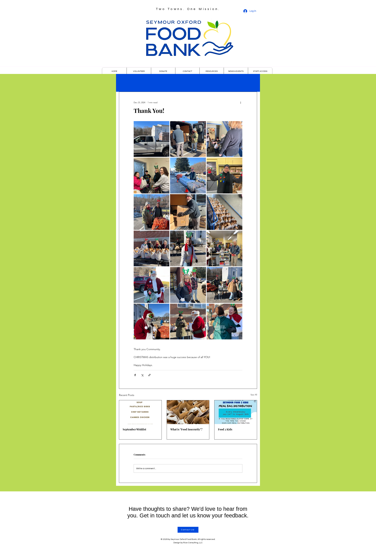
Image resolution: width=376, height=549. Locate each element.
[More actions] (240, 102)
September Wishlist (134, 429)
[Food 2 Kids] (235, 412)
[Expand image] (151, 139)
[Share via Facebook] (135, 375)
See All (254, 394)
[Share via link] (149, 375)
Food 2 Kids (225, 429)
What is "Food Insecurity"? (186, 429)
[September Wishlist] (140, 412)
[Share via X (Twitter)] (142, 375)
